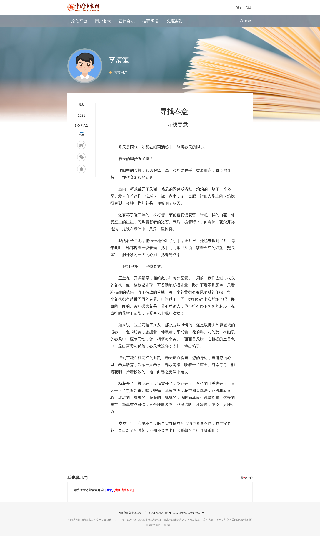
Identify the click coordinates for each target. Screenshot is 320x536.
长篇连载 (174, 21)
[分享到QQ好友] (81, 169)
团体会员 (127, 21)
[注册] (249, 7)
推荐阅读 (150, 21)
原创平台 (79, 21)
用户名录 (103, 21)
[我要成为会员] (124, 490)
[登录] (239, 7)
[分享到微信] (81, 157)
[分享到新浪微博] (81, 145)
